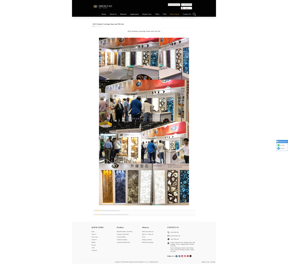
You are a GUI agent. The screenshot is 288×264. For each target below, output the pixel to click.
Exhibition (172, 17)
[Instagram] (185, 256)
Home (104, 14)
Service (144, 237)
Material (123, 14)
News (168, 17)
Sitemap (203, 262)
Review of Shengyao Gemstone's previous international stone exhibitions (114, 214)
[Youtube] (182, 256)
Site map (94, 245)
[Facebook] (179, 256)
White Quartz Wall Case (147, 231)
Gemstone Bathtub (121, 237)
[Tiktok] (177, 256)
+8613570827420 (187, 4)
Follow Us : (171, 256)
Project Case (146, 14)
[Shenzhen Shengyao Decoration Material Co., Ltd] (103, 6)
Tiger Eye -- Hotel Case (147, 234)
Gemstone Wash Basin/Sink (123, 242)
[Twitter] (190, 256)
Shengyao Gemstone (147, 239)
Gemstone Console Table (123, 234)
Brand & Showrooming (147, 242)
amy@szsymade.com (175, 4)
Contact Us (187, 14)
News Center (174, 14)
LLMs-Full (94, 250)
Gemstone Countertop (122, 239)
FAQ (164, 14)
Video (157, 14)
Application (134, 14)
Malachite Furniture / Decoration (124, 231)
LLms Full (212, 262)
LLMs (93, 247)
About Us (113, 14)
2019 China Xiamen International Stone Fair (110, 210)
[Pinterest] (188, 256)
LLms (207, 262)
